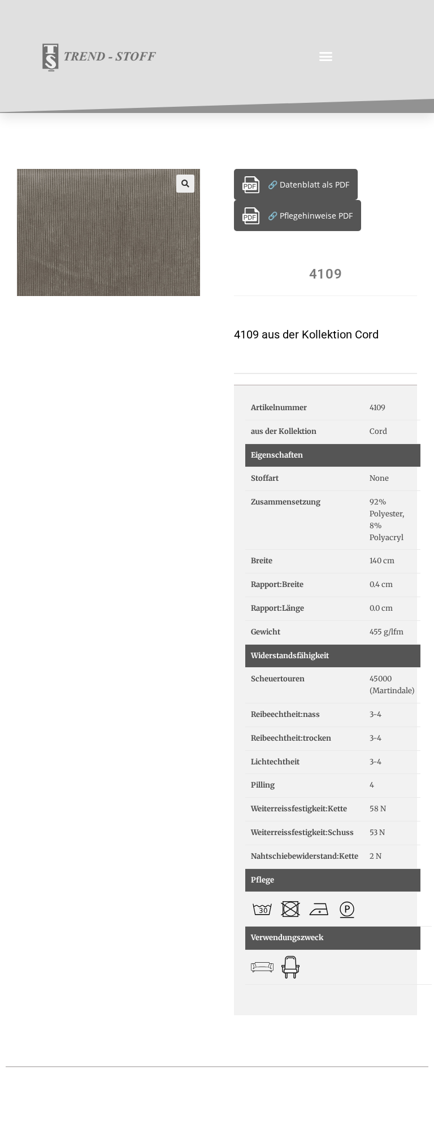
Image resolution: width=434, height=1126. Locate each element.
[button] (326, 56)
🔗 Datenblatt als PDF (308, 184)
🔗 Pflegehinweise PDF (310, 215)
